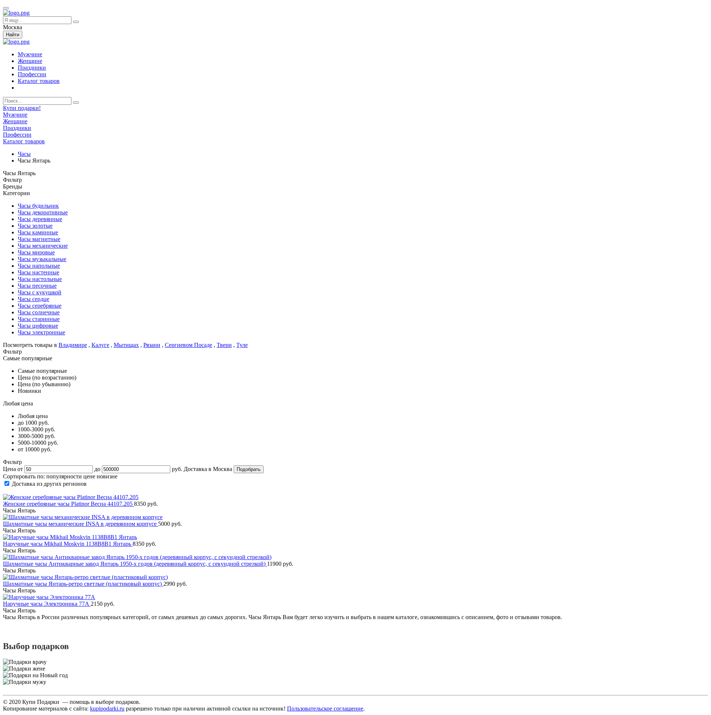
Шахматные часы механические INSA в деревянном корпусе (80, 524)
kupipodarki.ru (107, 708)
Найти (12, 34)
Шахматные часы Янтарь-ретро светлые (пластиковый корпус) (83, 584)
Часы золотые (35, 226)
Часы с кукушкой (39, 292)
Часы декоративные (43, 212)
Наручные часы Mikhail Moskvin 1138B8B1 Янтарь (68, 544)
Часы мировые (36, 252)
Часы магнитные (39, 239)
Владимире (73, 345)
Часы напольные (39, 266)
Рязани (151, 345)
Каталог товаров (39, 81)
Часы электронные (41, 332)
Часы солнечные (39, 312)
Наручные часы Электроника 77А (47, 604)
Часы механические (43, 246)
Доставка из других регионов (49, 484)
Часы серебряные (39, 306)
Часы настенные (38, 272)
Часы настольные (40, 279)
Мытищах (126, 345)
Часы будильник (38, 206)
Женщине (30, 61)
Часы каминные (38, 232)
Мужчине (30, 54)
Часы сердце (33, 299)
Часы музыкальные (42, 259)
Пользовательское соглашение (325, 708)
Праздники (32, 67)
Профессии (32, 74)
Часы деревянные (40, 219)
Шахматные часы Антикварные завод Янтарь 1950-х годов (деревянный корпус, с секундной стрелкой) (135, 564)
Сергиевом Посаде (188, 345)
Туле (242, 345)
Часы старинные (39, 319)
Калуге (100, 345)
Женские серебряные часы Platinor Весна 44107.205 (68, 504)
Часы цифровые (38, 326)
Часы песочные (37, 286)
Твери (224, 345)
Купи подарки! (22, 108)
